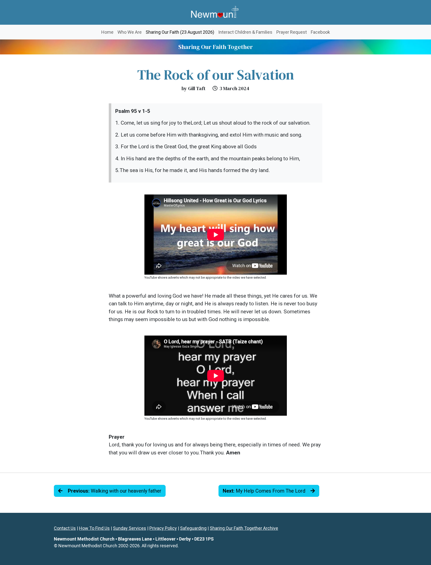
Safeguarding (193, 528)
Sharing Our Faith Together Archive (244, 528)
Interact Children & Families (245, 32)
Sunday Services (129, 528)
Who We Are (129, 32)
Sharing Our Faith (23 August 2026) (181, 32)
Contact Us (65, 528)
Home (107, 32)
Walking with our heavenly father (114, 491)
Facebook (320, 32)
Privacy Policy (163, 528)
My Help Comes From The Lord (265, 491)
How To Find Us (94, 528)
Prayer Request (291, 32)
